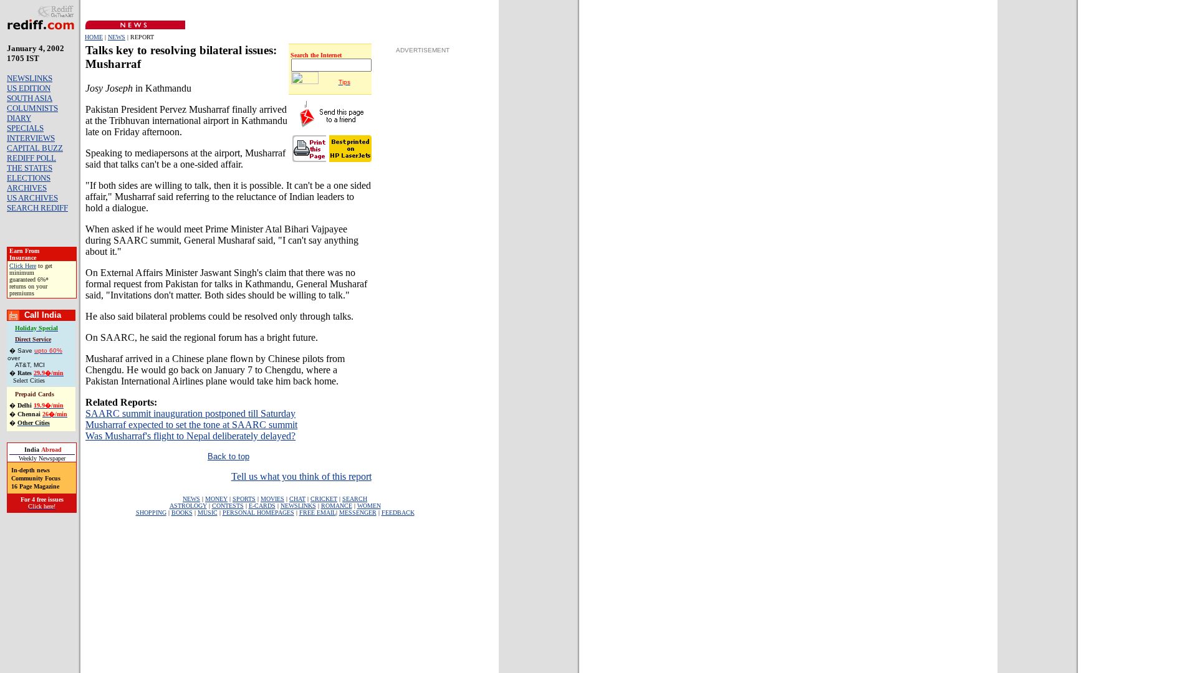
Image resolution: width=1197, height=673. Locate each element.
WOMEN (369, 505)
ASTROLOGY (188, 505)
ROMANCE (336, 505)
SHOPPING (151, 512)
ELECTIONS (28, 178)
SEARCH (354, 498)
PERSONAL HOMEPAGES (258, 512)
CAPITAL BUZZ (35, 148)
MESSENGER (358, 512)
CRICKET (323, 498)
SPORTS (244, 498)
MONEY (216, 498)
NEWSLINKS (29, 78)
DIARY (19, 118)
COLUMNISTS (32, 108)
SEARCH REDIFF (37, 207)
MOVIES (272, 498)
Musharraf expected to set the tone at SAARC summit (191, 424)
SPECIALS (25, 128)
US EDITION (28, 88)
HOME (94, 37)
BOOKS (182, 512)
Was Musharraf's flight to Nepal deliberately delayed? (190, 436)
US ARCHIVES (32, 198)
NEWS (116, 37)
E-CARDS (262, 505)
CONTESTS (228, 505)
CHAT (297, 498)
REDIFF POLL (31, 158)
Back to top (228, 456)
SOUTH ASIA (29, 98)
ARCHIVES (27, 188)
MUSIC (208, 512)
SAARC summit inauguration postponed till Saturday (190, 413)
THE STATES (29, 168)
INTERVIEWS (31, 138)
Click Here (22, 265)
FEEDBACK (398, 512)
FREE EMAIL (317, 512)
